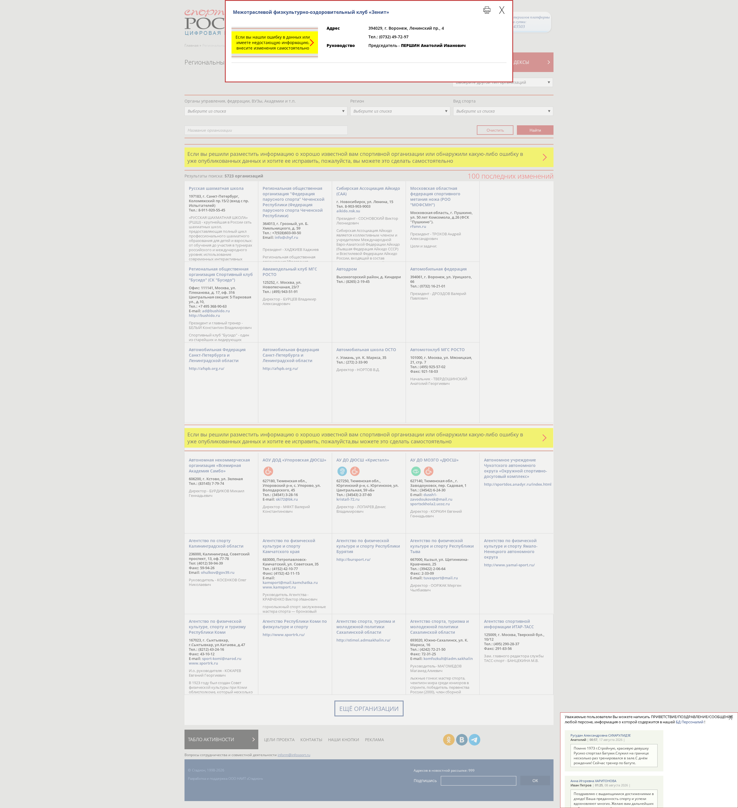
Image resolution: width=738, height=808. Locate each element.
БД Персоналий (689, 721)
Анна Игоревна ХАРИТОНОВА (593, 781)
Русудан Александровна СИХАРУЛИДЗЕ (601, 735)
